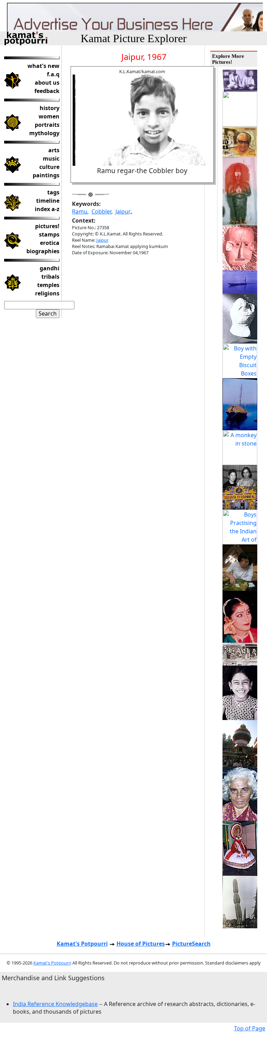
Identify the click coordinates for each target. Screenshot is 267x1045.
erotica (49, 243)
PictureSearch (191, 943)
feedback (46, 91)
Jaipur (102, 240)
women (49, 116)
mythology (44, 133)
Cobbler (101, 211)
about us (47, 82)
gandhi (49, 268)
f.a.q (53, 74)
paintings (46, 175)
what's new (43, 66)
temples (48, 285)
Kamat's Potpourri (82, 943)
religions (47, 293)
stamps (49, 234)
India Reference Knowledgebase (55, 1004)
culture (49, 167)
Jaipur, (123, 211)
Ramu (79, 211)
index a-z (47, 209)
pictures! (47, 226)
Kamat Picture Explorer (134, 38)
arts (53, 150)
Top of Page (249, 1028)
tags (53, 192)
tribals (50, 276)
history (49, 108)
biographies (42, 251)
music (51, 158)
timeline (47, 200)
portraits (47, 125)
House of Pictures (140, 943)
